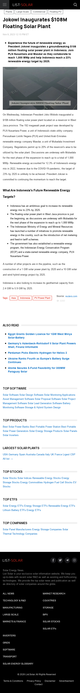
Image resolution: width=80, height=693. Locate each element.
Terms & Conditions (13, 681)
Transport (10, 656)
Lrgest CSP (69, 454)
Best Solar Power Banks (16, 426)
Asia (13, 298)
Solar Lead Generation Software (45, 403)
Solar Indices (24, 478)
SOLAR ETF (49, 628)
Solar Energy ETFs (13, 505)
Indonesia (25, 298)
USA (5, 454)
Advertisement (66, 681)
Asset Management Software (18, 399)
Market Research (54, 593)
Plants (9, 11)
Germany (13, 454)
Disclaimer (50, 681)
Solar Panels (70, 431)
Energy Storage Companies (47, 529)
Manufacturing (12, 607)
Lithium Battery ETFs (14, 510)
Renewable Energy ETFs (61, 505)
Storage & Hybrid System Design (43, 407)
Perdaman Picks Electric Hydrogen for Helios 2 (37, 352)
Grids (6, 642)
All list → (8, 458)
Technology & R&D (14, 600)
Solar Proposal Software (48, 399)
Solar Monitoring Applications (59, 394)
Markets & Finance (14, 621)
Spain (22, 454)
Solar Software (11, 394)
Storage (48, 607)
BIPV (45, 614)
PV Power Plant (42, 298)
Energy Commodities (31, 482)
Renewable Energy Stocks (46, 478)
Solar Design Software (31, 394)
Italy (47, 454)
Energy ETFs (34, 510)
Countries (49, 600)
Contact (38, 684)
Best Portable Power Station (45, 426)
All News (8, 593)
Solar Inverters (11, 435)
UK (52, 454)
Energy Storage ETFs (36, 505)
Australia (31, 454)
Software (9, 649)
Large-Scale (22, 11)
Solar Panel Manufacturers (17, 529)
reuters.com (71, 296)
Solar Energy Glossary (18, 663)
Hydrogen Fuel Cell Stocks (58, 482)
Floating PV (55, 11)
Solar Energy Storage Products (46, 431)
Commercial (39, 11)
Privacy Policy (34, 681)
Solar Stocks (10, 478)
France (58, 454)
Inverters (9, 635)
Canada (40, 454)
